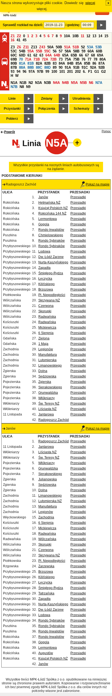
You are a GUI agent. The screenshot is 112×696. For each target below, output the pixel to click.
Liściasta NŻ (47, 409)
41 (18, 40)
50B (59, 47)
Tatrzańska (46, 593)
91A (68, 67)
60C (14, 55)
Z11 (26, 47)
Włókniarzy (46, 398)
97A (32, 72)
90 (61, 67)
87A (101, 63)
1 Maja (43, 344)
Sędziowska (47, 376)
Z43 (42, 47)
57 (61, 51)
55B (39, 51)
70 (21, 59)
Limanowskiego (50, 365)
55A (30, 51)
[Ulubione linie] (76, 142)
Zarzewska (46, 566)
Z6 (19, 47)
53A (90, 47)
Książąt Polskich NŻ (53, 208)
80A (102, 59)
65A (65, 55)
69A (100, 55)
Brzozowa (45, 289)
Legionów (45, 349)
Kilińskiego (46, 284)
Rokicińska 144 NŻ (52, 213)
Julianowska (47, 479)
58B (76, 51)
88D (47, 67)
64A (48, 55)
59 (83, 51)
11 (82, 36)
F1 (90, 72)
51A (67, 47)
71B (36, 59)
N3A (38, 83)
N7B (14, 87)
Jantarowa (46, 414)
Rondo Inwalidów (51, 230)
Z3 (13, 47)
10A (67, 36)
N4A (56, 83)
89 (55, 67)
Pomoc (106, 131)
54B (22, 51)
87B (14, 67)
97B (40, 72)
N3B (47, 83)
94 (18, 72)
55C (47, 51)
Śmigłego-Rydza (50, 273)
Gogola (43, 224)
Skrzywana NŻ (49, 300)
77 (89, 59)
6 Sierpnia (46, 333)
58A (68, 51)
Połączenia (46, 109)
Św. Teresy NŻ (48, 403)
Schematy (81, 109)
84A (62, 63)
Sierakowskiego (50, 387)
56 (55, 51)
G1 (96, 72)
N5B (83, 83)
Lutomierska (47, 360)
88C (39, 67)
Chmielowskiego (50, 235)
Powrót (9, 132)
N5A (74, 83)
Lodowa (44, 251)
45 (24, 40)
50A (50, 47)
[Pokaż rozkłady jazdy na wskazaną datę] (101, 25)
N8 (22, 87)
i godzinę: (73, 25)
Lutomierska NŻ (50, 501)
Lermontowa (47, 219)
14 (100, 36)
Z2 (19, 36)
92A (93, 67)
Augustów (45, 653)
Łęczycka (45, 279)
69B (14, 59)
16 (12, 40)
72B (53, 59)
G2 (103, 72)
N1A (14, 83)
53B (98, 47)
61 (29, 55)
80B (14, 63)
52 (83, 47)
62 (35, 55)
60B (99, 51)
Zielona (43, 338)
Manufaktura (47, 355)
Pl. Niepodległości (51, 295)
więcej (90, 3)
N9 (28, 87)
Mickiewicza (47, 327)
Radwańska (47, 317)
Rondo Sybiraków (51, 241)
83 (55, 63)
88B (30, 67)
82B (47, 63)
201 (70, 72)
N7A (98, 83)
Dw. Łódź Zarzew (51, 257)
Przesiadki (78, 197)
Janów (43, 197)
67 (87, 55)
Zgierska (44, 382)
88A (22, 67)
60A (91, 51)
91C (85, 67)
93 (12, 72)
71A (28, 59)
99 (47, 72)
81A (22, 63)
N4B (65, 83)
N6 (91, 83)
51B (76, 47)
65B (74, 55)
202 (78, 72)
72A (45, 59)
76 (83, 59)
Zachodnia (46, 517)
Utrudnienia (82, 98)
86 (94, 63)
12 (88, 36)
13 (94, 36)
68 (93, 55)
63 (41, 55)
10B (75, 36)
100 (54, 72)
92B (101, 67)
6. (84, 72)
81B (30, 63)
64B (57, 55)
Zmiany (46, 98)
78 (95, 59)
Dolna (42, 371)
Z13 (34, 47)
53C (14, 51)
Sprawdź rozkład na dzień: (23, 25)
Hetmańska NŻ (49, 202)
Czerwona (46, 306)
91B (76, 67)
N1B (23, 83)
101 (62, 72)
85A (79, 63)
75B (76, 59)
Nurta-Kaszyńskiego (53, 262)
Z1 (13, 36)
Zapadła (44, 268)
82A (39, 63)
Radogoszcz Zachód (53, 420)
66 (81, 55)
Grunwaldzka (48, 393)
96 (24, 72)
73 (61, 59)
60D (22, 55)
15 (106, 36)
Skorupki (44, 311)
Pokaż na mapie (98, 184)
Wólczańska (47, 539)
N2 (31, 83)
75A (68, 59)
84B (70, 63)
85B (87, 63)
